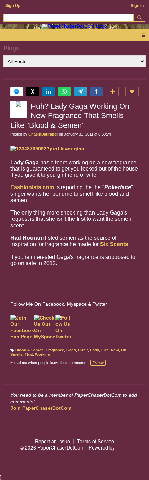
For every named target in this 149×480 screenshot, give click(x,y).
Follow (98, 363)
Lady (94, 350)
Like (105, 350)
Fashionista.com (32, 187)
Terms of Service (95, 441)
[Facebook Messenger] (16, 91)
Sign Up (12, 5)
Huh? (83, 350)
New (115, 350)
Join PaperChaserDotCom (40, 408)
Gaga (71, 350)
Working (42, 354)
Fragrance (55, 350)
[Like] (132, 91)
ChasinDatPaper (43, 134)
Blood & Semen (29, 350)
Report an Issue (52, 441)
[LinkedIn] (48, 91)
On (123, 350)
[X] (32, 91)
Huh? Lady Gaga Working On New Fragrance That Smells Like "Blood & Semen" (69, 116)
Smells (16, 354)
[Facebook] (96, 91)
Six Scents (114, 244)
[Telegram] (80, 91)
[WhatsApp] (64, 91)
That (29, 354)
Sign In (137, 5)
